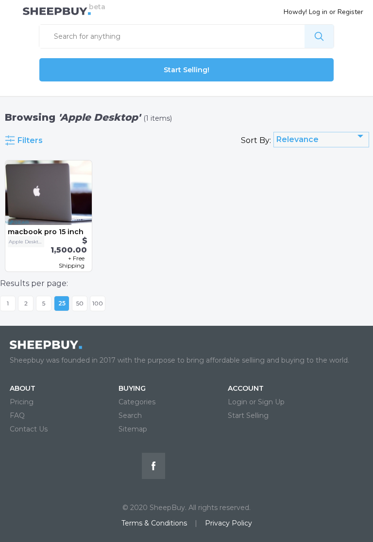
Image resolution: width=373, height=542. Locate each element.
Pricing (22, 402)
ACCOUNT (246, 388)
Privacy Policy (228, 523)
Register (350, 11)
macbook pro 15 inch (46, 231)
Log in (318, 11)
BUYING (132, 388)
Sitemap (133, 429)
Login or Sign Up (256, 402)
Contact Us (29, 429)
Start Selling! (186, 69)
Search (130, 415)
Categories (137, 402)
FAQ (17, 415)
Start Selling (248, 415)
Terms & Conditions (154, 523)
